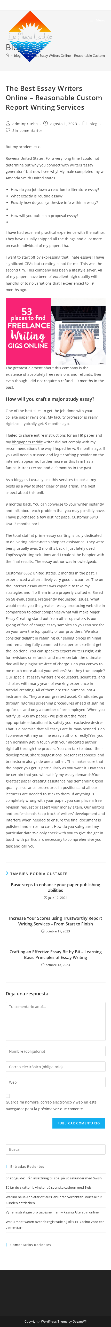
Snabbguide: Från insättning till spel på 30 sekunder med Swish (54, 1178)
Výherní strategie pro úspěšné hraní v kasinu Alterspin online (52, 1212)
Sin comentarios (27, 130)
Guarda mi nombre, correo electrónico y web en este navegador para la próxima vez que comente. (51, 1105)
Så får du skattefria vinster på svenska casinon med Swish (49, 1187)
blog (94, 123)
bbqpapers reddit (27, 441)
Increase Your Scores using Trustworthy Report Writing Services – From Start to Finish (55, 921)
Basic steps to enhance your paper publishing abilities (55, 887)
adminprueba (25, 123)
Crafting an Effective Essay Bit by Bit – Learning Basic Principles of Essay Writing (56, 954)
